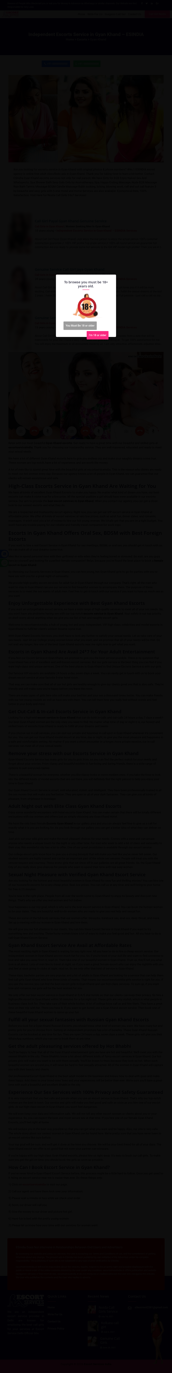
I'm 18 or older (97, 335)
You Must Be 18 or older (80, 325)
